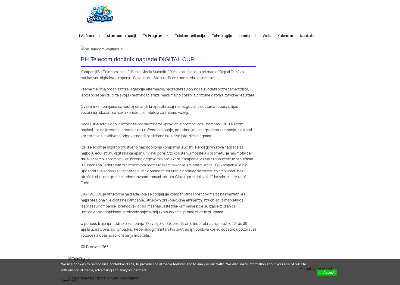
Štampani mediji (121, 35)
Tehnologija (222, 35)
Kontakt (307, 35)
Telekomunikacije (190, 35)
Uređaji (245, 35)
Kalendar (286, 35)
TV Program (153, 35)
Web (266, 35)
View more (69, 281)
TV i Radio (86, 35)
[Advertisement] (236, 14)
